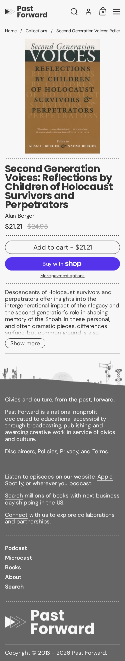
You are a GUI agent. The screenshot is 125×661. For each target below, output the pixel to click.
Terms (100, 451)
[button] (74, 11)
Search (14, 495)
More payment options (62, 275)
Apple (105, 476)
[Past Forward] (35, 11)
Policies (48, 451)
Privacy (69, 451)
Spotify (14, 483)
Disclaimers (20, 451)
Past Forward (89, 652)
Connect (16, 514)
